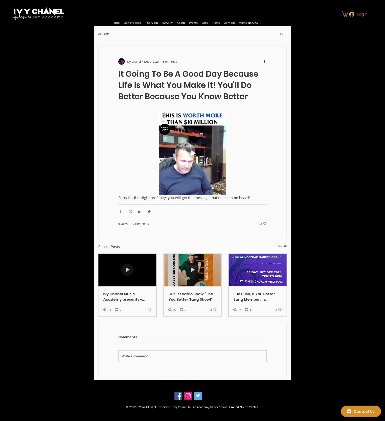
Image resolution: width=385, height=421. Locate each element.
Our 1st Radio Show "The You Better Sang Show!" (190, 296)
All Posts (103, 34)
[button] (345, 14)
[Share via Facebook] (120, 211)
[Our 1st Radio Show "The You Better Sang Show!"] (193, 270)
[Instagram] (188, 396)
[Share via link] (150, 211)
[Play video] (192, 153)
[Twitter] (198, 396)
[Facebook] (178, 396)
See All (282, 246)
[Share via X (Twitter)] (130, 211)
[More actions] (264, 61)
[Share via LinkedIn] (140, 211)
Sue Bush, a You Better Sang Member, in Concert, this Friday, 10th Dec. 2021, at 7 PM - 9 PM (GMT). (256, 296)
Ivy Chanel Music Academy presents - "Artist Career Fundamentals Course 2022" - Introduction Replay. (124, 296)
